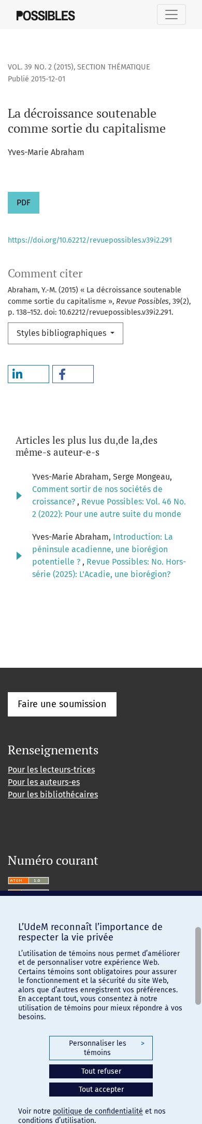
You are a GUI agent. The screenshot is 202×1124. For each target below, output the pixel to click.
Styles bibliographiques (62, 333)
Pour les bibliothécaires (53, 794)
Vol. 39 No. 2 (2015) (41, 67)
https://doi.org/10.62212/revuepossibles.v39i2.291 (90, 240)
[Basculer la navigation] (171, 14)
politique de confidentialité (98, 1111)
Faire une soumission (62, 704)
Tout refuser (101, 1071)
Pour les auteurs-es (44, 782)
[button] (28, 374)
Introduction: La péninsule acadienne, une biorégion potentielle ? (102, 549)
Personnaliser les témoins (107, 1048)
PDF (24, 202)
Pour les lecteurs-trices (51, 770)
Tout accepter (101, 1089)
